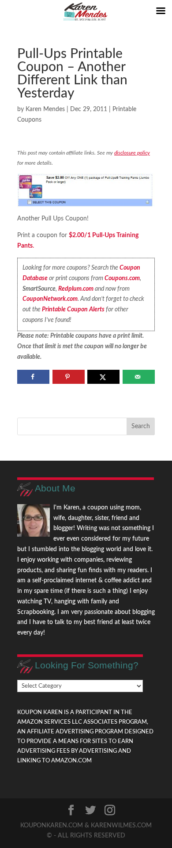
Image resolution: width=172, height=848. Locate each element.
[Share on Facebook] (33, 377)
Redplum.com (75, 289)
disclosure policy (132, 152)
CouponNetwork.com (50, 299)
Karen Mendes (45, 109)
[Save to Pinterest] (68, 377)
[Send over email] (139, 377)
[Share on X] (103, 377)
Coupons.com (122, 278)
